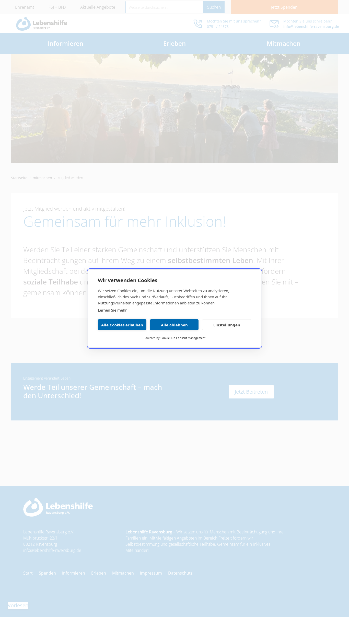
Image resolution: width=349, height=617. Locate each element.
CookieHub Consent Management (182, 338)
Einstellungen (226, 324)
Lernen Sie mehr (112, 310)
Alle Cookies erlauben (122, 324)
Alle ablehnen (174, 324)
